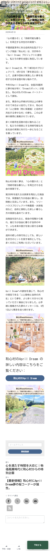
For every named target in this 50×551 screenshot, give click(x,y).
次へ (7, 477)
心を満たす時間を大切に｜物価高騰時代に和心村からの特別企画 (24, 469)
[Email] (35, 501)
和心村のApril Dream (25, 378)
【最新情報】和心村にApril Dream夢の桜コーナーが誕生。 (24, 484)
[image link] (25, 5)
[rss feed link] (10, 508)
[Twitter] (17, 501)
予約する (37, 545)
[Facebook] (8, 501)
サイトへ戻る (13, 496)
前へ (7, 462)
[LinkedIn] (26, 501)
